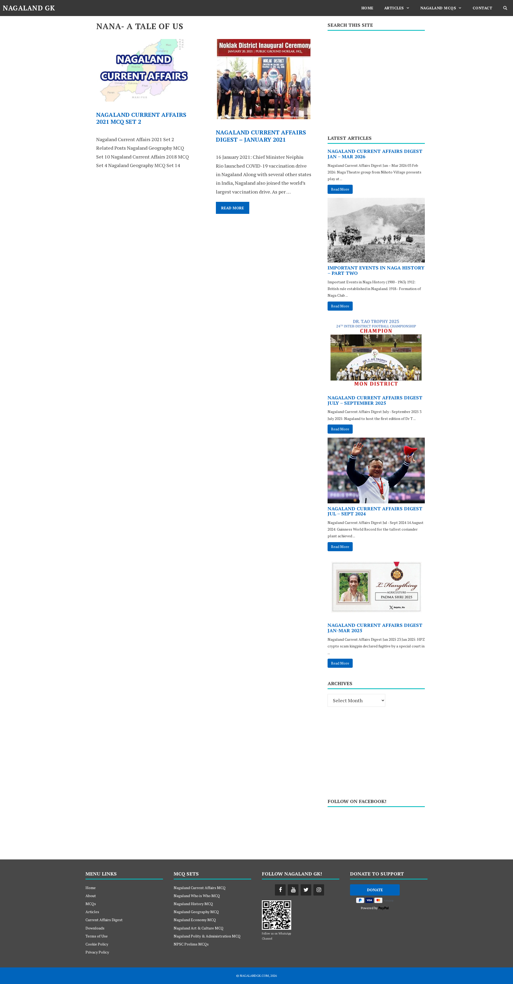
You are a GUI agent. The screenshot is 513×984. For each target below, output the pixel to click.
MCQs (91, 903)
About (91, 895)
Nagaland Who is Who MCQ (197, 895)
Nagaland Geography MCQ (196, 911)
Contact (482, 7)
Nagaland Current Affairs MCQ (200, 887)
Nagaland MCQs (438, 7)
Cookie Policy (97, 944)
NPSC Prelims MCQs (191, 944)
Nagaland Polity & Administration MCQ (207, 936)
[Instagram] (318, 890)
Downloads (95, 928)
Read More (235, 209)
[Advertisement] (376, 81)
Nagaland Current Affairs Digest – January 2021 (261, 135)
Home (368, 7)
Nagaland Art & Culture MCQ (198, 928)
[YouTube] (293, 890)
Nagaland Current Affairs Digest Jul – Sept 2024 (375, 511)
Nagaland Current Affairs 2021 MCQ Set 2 (141, 118)
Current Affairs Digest (104, 919)
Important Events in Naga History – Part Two (376, 270)
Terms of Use (97, 936)
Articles (394, 7)
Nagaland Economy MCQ (195, 919)
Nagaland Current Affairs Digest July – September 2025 (375, 400)
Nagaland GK (29, 7)
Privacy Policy (97, 952)
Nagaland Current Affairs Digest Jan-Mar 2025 (375, 628)
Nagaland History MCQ (193, 903)
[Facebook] (280, 890)
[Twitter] (306, 890)
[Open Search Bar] (505, 8)
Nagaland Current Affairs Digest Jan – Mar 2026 (375, 154)
